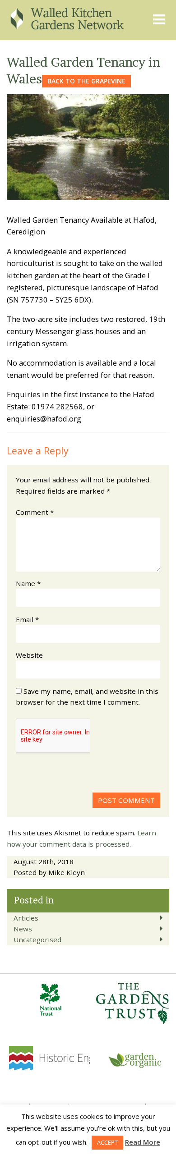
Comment (35, 512)
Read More (142, 1141)
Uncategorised (37, 939)
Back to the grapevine (86, 81)
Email (27, 619)
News (23, 928)
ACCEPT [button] (107, 1142)
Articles (26, 917)
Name (28, 583)
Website (29, 655)
